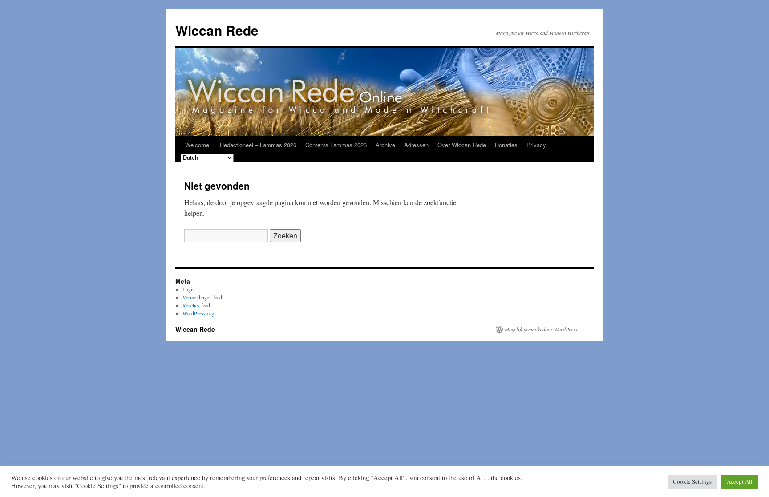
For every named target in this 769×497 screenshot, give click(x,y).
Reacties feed (196, 305)
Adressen (416, 145)
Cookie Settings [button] (692, 481)
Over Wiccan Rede (461, 145)
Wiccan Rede (217, 30)
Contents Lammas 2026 (336, 145)
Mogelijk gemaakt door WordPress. (542, 329)
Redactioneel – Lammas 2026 (258, 145)
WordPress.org (198, 313)
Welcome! (198, 145)
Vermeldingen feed (202, 297)
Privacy (536, 145)
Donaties (506, 145)
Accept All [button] (740, 481)
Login (188, 289)
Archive (385, 145)
